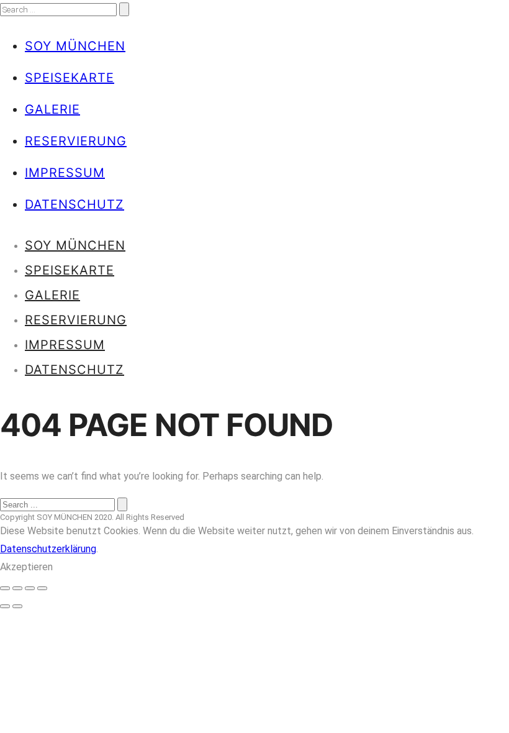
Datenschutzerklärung (48, 549)
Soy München (75, 46)
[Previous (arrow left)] (5, 606)
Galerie (52, 109)
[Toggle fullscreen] (30, 588)
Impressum (65, 172)
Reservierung (76, 141)
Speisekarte (69, 77)
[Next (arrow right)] (17, 606)
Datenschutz (74, 204)
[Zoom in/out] (42, 588)
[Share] (17, 588)
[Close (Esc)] (5, 588)
